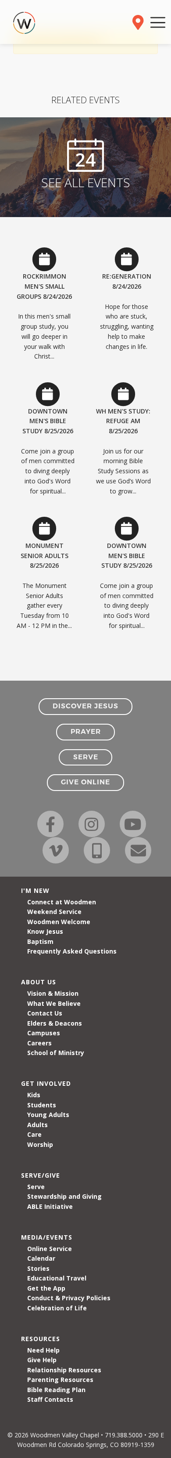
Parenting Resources (60, 1379)
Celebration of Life (57, 1308)
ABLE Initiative (50, 1206)
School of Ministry (55, 1052)
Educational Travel (56, 1278)
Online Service (49, 1248)
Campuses (43, 1033)
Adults (37, 1125)
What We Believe (54, 1003)
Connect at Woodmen (61, 902)
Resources (40, 1339)
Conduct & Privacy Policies (68, 1298)
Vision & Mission (52, 993)
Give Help (42, 1360)
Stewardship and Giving (64, 1196)
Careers (39, 1043)
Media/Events (46, 1237)
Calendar (41, 1258)
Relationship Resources (64, 1370)
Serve (36, 1186)
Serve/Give (40, 1175)
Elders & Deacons (54, 1023)
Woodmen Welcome (58, 922)
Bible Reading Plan (56, 1389)
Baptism (40, 941)
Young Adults (48, 1114)
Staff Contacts (50, 1399)
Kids (33, 1095)
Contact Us (44, 1013)
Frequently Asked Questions (72, 951)
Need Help (43, 1350)
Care (34, 1134)
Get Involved (46, 1083)
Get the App (46, 1288)
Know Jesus (45, 931)
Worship (40, 1144)
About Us (38, 982)
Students (41, 1105)
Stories (38, 1268)
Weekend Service (54, 911)
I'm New (35, 890)
